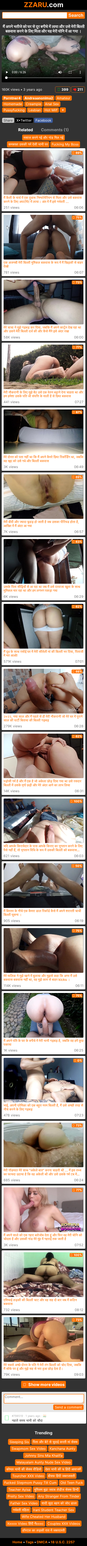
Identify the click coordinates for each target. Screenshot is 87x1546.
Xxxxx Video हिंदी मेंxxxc (25, 1523)
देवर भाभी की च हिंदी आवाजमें (63, 1469)
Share (8, 120)
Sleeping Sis (19, 1442)
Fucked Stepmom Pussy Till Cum (30, 1482)
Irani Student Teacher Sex (53, 1510)
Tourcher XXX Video (28, 1476)
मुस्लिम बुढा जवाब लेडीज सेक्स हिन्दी (56, 1489)
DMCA (42, 1542)
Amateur (63, 98)
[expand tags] (63, 110)
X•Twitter (24, 120)
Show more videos (46, 1384)
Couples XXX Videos (64, 1523)
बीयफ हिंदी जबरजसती (61, 1476)
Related (25, 129)
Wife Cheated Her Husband (43, 1517)
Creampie (33, 104)
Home (17, 1542)
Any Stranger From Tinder (58, 1496)
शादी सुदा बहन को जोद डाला (59, 1503)
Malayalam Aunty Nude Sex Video (43, 1462)
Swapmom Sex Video (29, 1448)
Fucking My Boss (65, 144)
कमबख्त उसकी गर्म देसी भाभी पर (28, 144)
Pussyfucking (14, 110)
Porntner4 (12, 98)
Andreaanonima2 (38, 98)
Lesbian (35, 110)
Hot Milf (51, 110)
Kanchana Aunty (62, 1448)
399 (64, 89)
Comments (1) (55, 129)
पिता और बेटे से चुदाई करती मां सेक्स (55, 1442)
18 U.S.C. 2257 (63, 1542)
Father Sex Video (24, 1503)
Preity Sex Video (21, 1496)
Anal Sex (52, 104)
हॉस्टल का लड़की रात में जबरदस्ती (43, 1530)
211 (80, 89)
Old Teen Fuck (71, 1482)
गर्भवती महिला (21, 1510)
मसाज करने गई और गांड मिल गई (43, 137)
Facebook (43, 120)
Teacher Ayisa (19, 1489)
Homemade (13, 104)
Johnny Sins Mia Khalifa (44, 1455)
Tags (30, 1542)
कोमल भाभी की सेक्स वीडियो (23, 1469)
